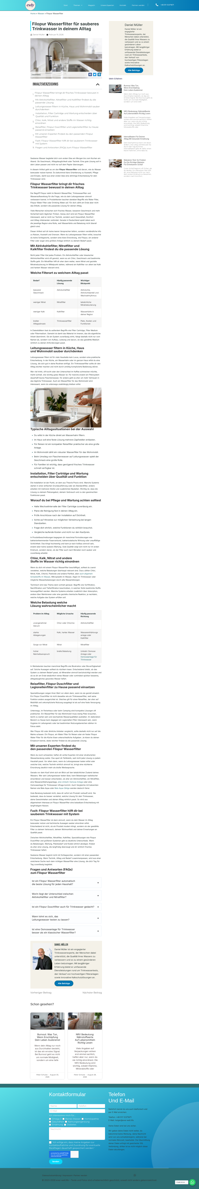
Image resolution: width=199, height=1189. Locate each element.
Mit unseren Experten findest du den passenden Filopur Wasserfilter (64, 135)
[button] (90, 74)
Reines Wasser (72, 1119)
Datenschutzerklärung (51, 1175)
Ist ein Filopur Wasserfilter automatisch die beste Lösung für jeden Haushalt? (53, 883)
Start (66, 5)
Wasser (41, 13)
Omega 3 (56, 1119)
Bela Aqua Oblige (62, 788)
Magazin (91, 5)
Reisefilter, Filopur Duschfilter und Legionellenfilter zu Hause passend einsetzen (66, 128)
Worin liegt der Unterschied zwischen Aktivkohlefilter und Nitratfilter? (52, 895)
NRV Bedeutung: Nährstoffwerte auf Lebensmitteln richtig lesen (85, 1038)
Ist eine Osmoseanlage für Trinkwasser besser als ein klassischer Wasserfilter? (54, 931)
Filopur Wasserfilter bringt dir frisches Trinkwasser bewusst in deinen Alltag (67, 94)
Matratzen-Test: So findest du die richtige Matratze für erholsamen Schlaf (135, 162)
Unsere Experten (107, 5)
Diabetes (71, 1124)
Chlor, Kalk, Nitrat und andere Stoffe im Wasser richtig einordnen (63, 121)
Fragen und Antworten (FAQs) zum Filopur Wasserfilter (63, 147)
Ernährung (57, 1124)
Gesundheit (58, 1121)
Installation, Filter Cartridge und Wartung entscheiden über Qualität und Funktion (66, 114)
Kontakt (123, 5)
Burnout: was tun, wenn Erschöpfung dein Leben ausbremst (47, 1037)
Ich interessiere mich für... (62, 1115)
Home (33, 13)
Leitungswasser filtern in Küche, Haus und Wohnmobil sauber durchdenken (67, 108)
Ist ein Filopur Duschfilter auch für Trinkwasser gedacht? (63, 906)
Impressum (67, 1175)
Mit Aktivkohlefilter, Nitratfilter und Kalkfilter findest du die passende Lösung (65, 101)
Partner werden (138, 5)
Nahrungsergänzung (78, 1121)
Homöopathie (91, 1119)
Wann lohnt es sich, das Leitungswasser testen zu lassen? (50, 918)
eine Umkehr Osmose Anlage (70, 782)
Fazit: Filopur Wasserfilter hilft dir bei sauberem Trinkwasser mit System (66, 142)
